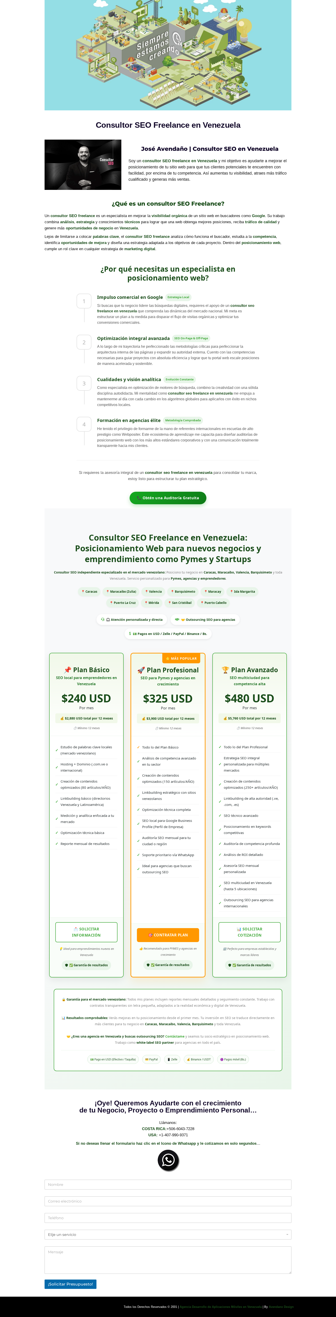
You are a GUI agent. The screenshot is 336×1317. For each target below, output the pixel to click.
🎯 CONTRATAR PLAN (168, 934)
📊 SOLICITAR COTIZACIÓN (250, 932)
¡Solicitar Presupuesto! (70, 1284)
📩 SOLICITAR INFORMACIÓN (86, 932)
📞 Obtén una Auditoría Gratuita (168, 497)
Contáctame (174, 1036)
